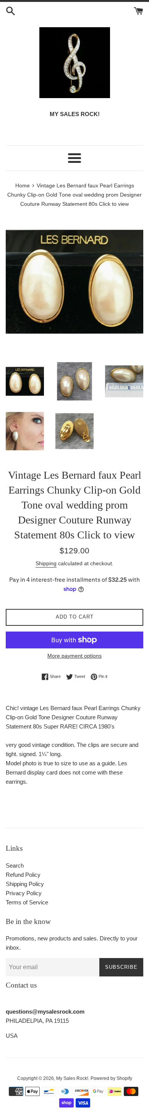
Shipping (46, 563)
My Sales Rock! (72, 1078)
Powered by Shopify (111, 1078)
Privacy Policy (24, 893)
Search (15, 865)
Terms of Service (27, 902)
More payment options (74, 656)
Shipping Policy (25, 884)
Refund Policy (23, 874)
